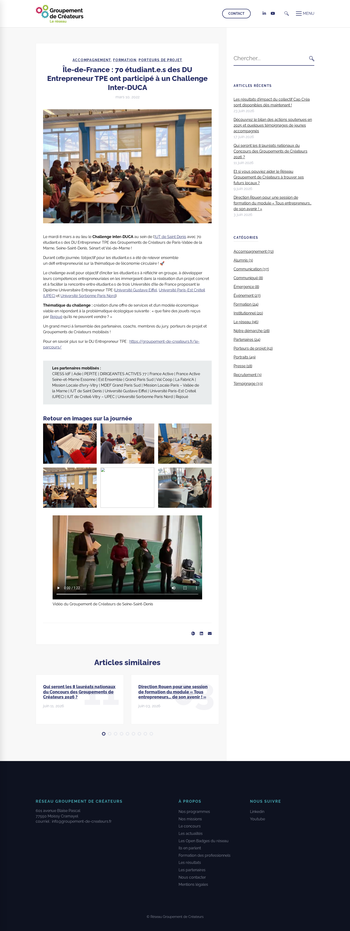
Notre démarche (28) (252, 331)
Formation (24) (246, 304)
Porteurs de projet (160, 60)
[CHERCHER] (311, 58)
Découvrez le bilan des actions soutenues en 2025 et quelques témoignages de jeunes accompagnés (273, 125)
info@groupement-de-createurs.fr (82, 821)
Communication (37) (251, 269)
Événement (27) (247, 295)
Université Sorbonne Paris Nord (88, 296)
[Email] (210, 633)
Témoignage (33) (248, 383)
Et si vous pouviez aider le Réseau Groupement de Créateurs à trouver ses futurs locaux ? (269, 177)
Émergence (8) (246, 286)
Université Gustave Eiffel (136, 290)
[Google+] (193, 633)
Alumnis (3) (243, 260)
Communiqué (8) (248, 278)
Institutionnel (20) (248, 313)
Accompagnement (92, 60)
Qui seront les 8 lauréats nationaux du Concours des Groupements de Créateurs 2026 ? (79, 691)
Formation (125, 60)
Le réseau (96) (246, 322)
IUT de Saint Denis (170, 236)
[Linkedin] (201, 633)
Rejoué (56, 316)
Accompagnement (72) (254, 251)
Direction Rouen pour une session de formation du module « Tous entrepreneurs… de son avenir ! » (173, 691)
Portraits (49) (244, 357)
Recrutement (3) (247, 375)
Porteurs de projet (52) (253, 348)
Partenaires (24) (247, 339)
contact (236, 13)
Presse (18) (243, 366)
